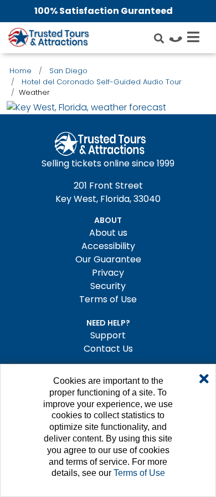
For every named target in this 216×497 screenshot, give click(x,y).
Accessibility (108, 246)
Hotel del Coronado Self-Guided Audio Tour (102, 81)
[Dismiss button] (204, 379)
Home (20, 70)
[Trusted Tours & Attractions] (48, 38)
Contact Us (108, 348)
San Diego (68, 70)
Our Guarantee (108, 259)
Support (108, 335)
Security (108, 286)
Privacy (108, 272)
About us (108, 232)
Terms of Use (108, 299)
